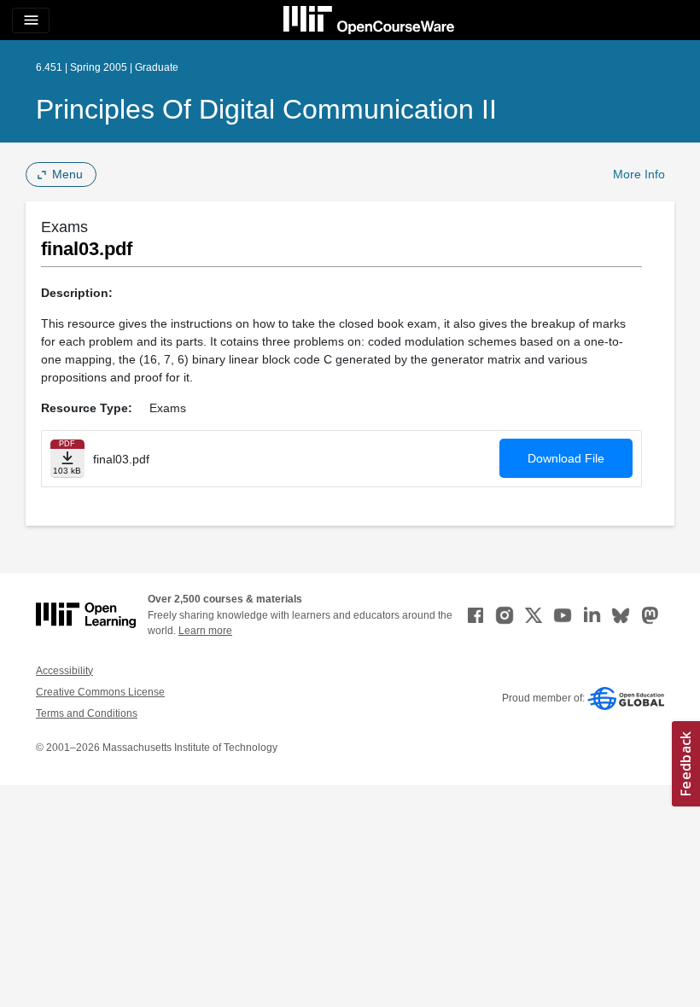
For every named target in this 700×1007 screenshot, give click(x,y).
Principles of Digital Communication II (266, 109)
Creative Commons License (100, 692)
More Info (639, 174)
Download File (566, 458)
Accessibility (64, 671)
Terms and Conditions (86, 713)
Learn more (205, 631)
